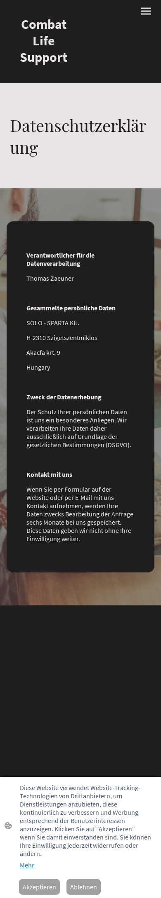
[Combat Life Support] (43, 73)
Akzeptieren (39, 887)
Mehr (27, 865)
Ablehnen (83, 887)
